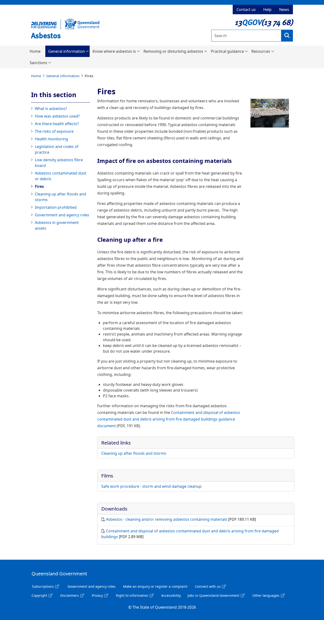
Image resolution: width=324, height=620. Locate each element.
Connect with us (208, 586)
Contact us (246, 9)
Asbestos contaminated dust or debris (60, 175)
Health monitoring (51, 139)
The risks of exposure (54, 131)
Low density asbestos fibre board (59, 162)
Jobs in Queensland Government (213, 595)
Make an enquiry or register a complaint (155, 586)
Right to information (132, 595)
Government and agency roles (62, 215)
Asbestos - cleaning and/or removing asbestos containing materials (166, 519)
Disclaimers (69, 595)
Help (267, 9)
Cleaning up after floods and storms (60, 196)
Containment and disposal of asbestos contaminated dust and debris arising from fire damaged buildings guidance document (168, 419)
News (284, 9)
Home (35, 51)
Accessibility (171, 595)
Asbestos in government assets (57, 225)
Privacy (97, 595)
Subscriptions (43, 586)
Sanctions (38, 62)
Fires (39, 186)
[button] (287, 36)
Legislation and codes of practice (57, 149)
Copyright (39, 595)
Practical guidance (227, 51)
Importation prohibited (56, 207)
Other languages (265, 595)
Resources (260, 51)
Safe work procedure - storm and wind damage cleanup (151, 486)
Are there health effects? (57, 123)
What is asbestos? (51, 108)
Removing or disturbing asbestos (173, 51)
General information (66, 51)
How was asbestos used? (57, 116)
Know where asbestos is (114, 51)
